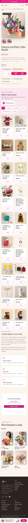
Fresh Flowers (18, 482)
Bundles (16, 487)
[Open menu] (2, 5)
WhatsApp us (18, 507)
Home (2, 9)
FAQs (16, 506)
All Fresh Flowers (8, 9)
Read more (3, 65)
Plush (23, 108)
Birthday (3, 502)
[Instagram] (6, 496)
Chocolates (16, 108)
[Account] (23, 5)
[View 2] (9, 41)
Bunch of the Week (19, 484)
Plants (16, 489)
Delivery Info (17, 502)
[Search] (20, 5)
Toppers (9, 108)
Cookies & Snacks (6, 111)
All (3, 108)
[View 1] (3, 41)
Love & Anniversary (5, 504)
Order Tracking (18, 504)
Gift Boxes (17, 486)
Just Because (4, 509)
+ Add (7, 135)
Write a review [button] (14, 406)
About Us (17, 509)
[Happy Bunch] (6, 5)
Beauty (15, 111)
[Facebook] (2, 496)
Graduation (4, 507)
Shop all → (3, 428)
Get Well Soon (4, 506)
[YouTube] (9, 496)
